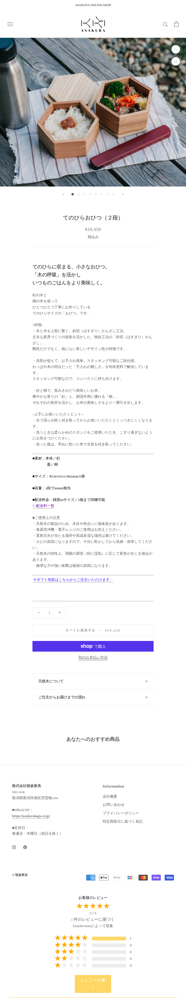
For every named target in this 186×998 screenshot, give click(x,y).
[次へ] (123, 194)
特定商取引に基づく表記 (123, 822)
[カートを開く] (176, 24)
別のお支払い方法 (93, 658)
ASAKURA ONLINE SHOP (93, 5)
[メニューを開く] (10, 24)
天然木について (51, 681)
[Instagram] (14, 847)
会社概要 (110, 797)
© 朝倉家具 (20, 875)
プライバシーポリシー (121, 813)
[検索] (165, 24)
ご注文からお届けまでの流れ (61, 697)
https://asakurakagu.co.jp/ (31, 816)
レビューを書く (93, 984)
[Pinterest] (25, 847)
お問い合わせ (113, 805)
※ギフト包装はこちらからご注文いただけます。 (73, 580)
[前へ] (63, 194)
